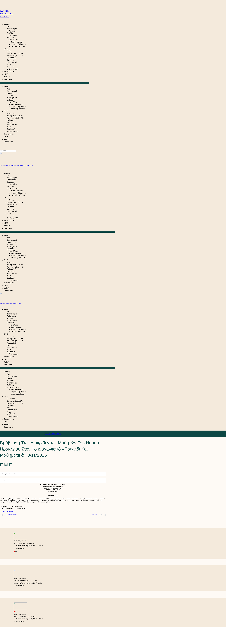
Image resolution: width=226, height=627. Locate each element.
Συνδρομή (11, 66)
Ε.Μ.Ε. (6, 49)
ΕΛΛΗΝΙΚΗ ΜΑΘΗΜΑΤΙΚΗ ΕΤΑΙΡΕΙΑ (6, 14)
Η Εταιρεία (11, 51)
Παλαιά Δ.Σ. (11, 58)
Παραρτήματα (9, 71)
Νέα (8, 26)
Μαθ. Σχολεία (12, 35)
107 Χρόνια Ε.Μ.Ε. (53, 433)
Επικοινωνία (8, 79)
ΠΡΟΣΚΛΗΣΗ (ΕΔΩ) (6, 511)
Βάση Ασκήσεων (17, 42)
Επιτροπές (11, 60)
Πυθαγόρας (11, 31)
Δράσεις (7, 24)
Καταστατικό (12, 62)
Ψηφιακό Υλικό (13, 40)
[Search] (1, 152)
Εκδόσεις (10, 37)
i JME (6, 74)
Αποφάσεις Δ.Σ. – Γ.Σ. (15, 55)
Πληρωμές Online (6, 474)
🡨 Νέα (3, 480)
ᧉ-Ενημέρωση (12, 69)
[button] (44, 83)
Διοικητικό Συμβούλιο (15, 53)
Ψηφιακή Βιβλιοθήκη (18, 44)
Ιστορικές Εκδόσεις (18, 46)
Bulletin (7, 77)
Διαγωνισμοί (12, 29)
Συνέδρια (10, 33)
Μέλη (9, 64)
